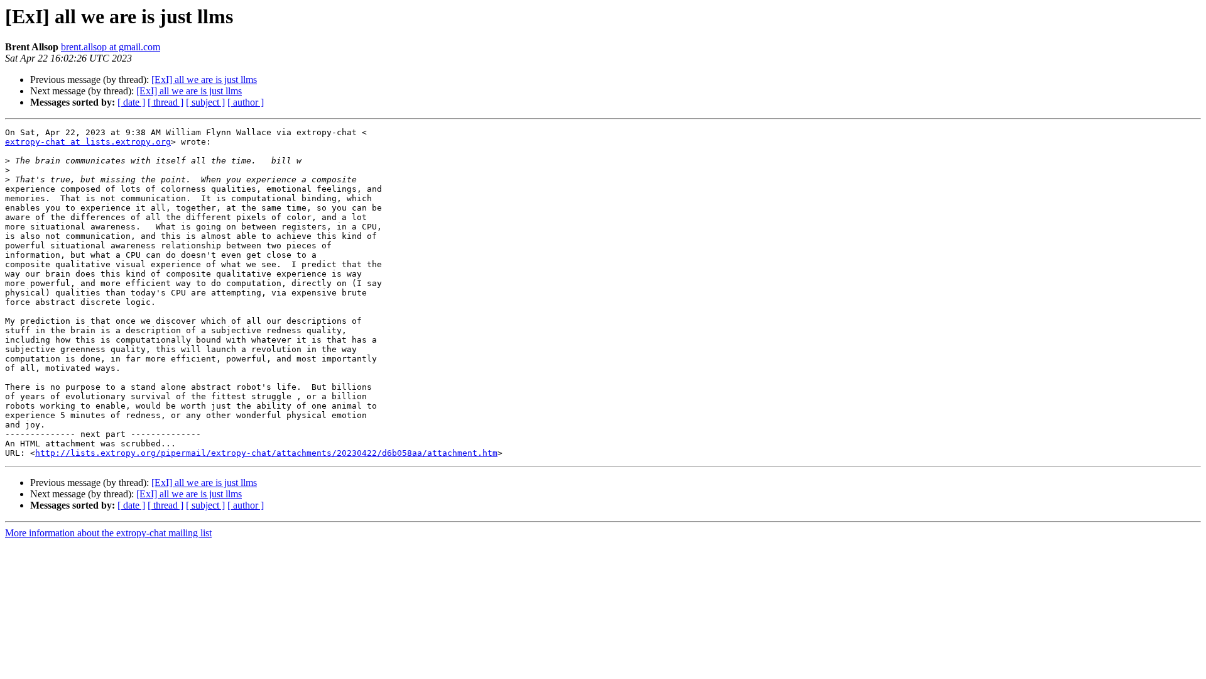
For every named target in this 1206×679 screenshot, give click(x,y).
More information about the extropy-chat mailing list (108, 532)
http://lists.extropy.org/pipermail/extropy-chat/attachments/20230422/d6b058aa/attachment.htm (266, 453)
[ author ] (245, 102)
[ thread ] (165, 102)
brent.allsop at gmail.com (110, 46)
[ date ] (131, 102)
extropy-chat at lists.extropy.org (88, 141)
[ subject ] (205, 102)
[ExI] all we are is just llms (204, 79)
